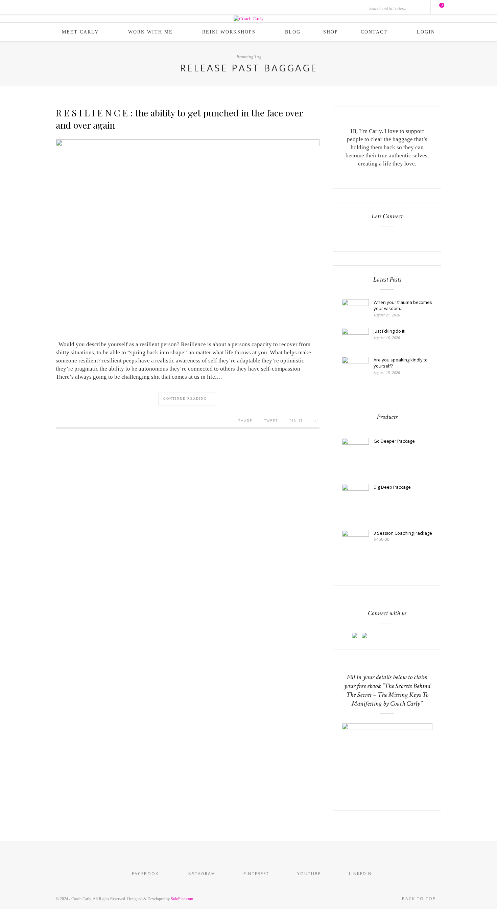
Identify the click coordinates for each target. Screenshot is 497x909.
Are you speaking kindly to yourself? (401, 363)
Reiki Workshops (229, 32)
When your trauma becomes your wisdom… (403, 305)
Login (426, 32)
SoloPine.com (182, 898)
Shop (330, 32)
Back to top (419, 899)
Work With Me (150, 32)
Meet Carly (80, 32)
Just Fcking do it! (389, 331)
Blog (293, 32)
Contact (374, 32)
